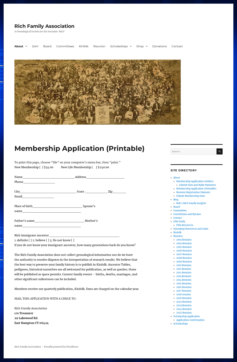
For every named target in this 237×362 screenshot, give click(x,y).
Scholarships (119, 46)
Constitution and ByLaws (187, 214)
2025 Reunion (184, 312)
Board (47, 46)
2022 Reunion (184, 301)
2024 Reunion (184, 309)
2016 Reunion (184, 287)
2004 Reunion (184, 243)
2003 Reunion (184, 239)
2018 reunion (183, 294)
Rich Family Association (44, 26)
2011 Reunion (183, 268)
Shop (140, 46)
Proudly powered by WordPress (61, 346)
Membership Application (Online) (195, 181)
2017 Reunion (183, 290)
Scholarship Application (186, 316)
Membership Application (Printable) (196, 188)
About (18, 46)
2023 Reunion (184, 305)
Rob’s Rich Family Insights (191, 203)
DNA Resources (184, 225)
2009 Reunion (184, 261)
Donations (159, 46)
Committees (65, 46)
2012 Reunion (183, 272)
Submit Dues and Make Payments (197, 185)
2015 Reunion (183, 283)
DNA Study (179, 221)
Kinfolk (83, 46)
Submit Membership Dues (190, 195)
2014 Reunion (183, 279)
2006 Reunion (184, 250)
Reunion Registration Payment (193, 192)
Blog (175, 199)
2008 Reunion (184, 258)
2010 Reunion (183, 265)
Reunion (99, 46)
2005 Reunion (184, 247)
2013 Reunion (183, 276)
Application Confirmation (190, 320)
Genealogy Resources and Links (190, 228)
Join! (35, 46)
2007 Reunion (184, 254)
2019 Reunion (184, 298)
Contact (177, 46)
